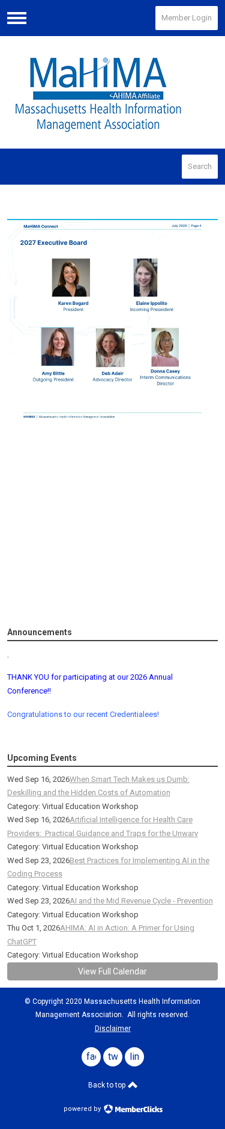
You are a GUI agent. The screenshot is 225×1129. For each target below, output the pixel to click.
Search (200, 166)
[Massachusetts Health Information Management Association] (112, 92)
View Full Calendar (112, 971)
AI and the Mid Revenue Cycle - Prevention (141, 900)
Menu (16, 18)
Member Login (186, 17)
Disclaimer (113, 1028)
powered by (83, 1109)
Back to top (107, 1085)
